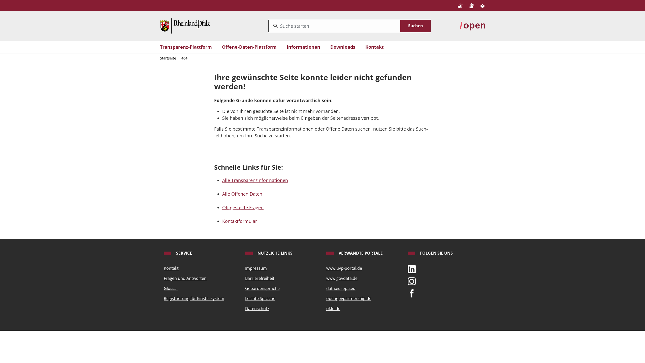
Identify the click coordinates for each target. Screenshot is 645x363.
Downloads (342, 47)
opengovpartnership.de (348, 298)
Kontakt (374, 47)
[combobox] (334, 26)
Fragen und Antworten (185, 278)
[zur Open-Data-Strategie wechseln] (472, 25)
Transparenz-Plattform (186, 47)
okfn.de (333, 308)
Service (183, 253)
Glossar (171, 288)
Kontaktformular (239, 221)
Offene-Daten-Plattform (249, 47)
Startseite (168, 58)
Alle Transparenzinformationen (255, 180)
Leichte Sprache (260, 298)
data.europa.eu (341, 288)
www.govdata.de (342, 278)
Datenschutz (257, 308)
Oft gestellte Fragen (243, 207)
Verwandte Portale (360, 253)
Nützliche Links (274, 253)
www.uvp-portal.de (344, 268)
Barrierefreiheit (259, 278)
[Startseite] (185, 25)
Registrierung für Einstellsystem (194, 298)
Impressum (256, 268)
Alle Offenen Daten (242, 194)
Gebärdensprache (262, 288)
